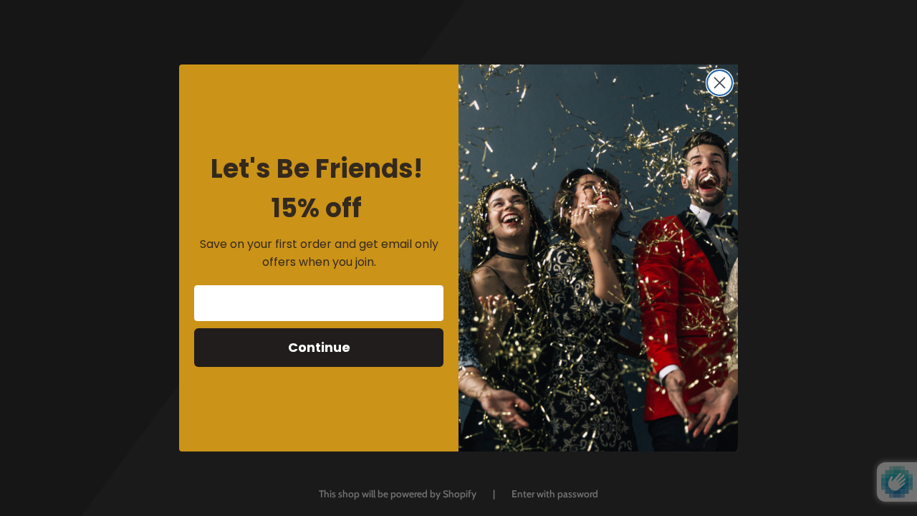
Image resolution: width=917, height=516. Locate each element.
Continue (319, 347)
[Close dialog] (719, 82)
